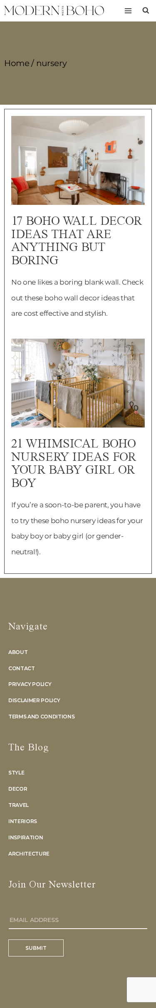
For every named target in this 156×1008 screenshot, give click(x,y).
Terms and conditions (41, 716)
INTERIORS (22, 821)
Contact (21, 668)
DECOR (17, 789)
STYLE (16, 773)
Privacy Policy (29, 684)
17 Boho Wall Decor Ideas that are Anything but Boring (76, 241)
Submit (36, 948)
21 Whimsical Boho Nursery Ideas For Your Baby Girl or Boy (73, 464)
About (17, 652)
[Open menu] (128, 10)
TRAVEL (18, 805)
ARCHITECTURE (29, 854)
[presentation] (78, 160)
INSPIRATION (25, 837)
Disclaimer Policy (34, 700)
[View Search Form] (146, 11)
